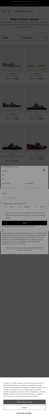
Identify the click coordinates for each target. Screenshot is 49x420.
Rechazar (24, 407)
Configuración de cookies (24, 413)
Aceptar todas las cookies (24, 402)
